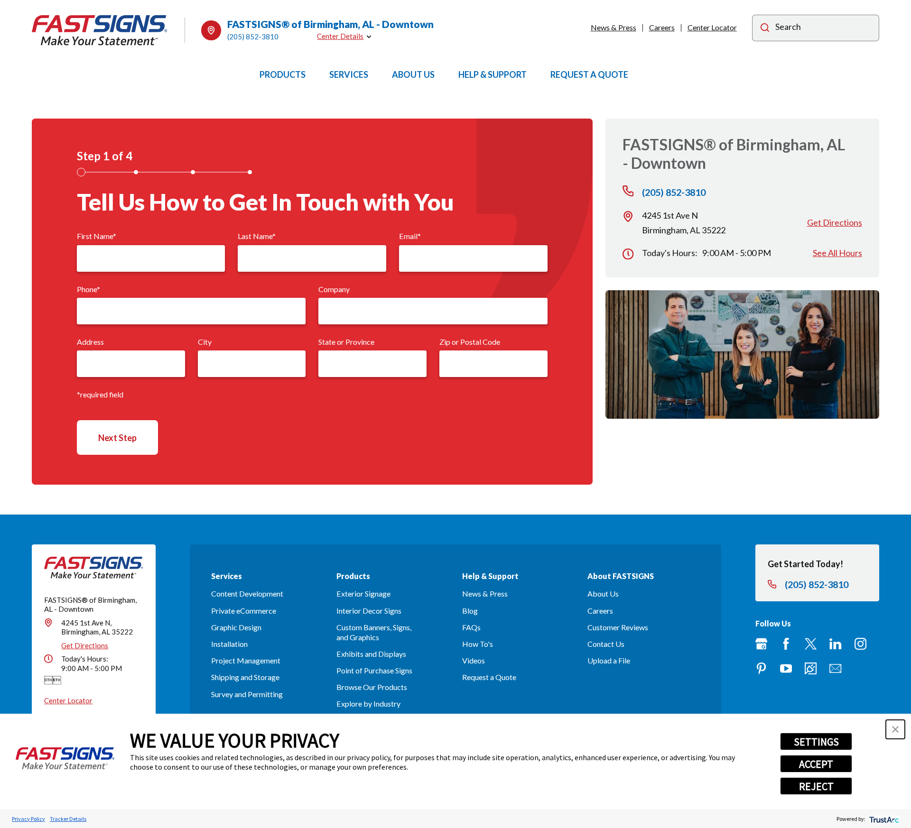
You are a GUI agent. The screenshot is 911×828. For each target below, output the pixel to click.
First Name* (96, 235)
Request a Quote (489, 676)
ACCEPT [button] (816, 764)
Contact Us (605, 643)
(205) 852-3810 (253, 36)
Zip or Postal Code (469, 341)
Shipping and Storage (245, 676)
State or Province (346, 341)
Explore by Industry (368, 703)
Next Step (117, 437)
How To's (477, 643)
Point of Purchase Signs (374, 670)
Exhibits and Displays (371, 653)
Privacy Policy (28, 818)
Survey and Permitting (247, 694)
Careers (662, 27)
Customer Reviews (617, 627)
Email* (410, 235)
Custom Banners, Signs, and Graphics (373, 632)
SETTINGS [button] (816, 741)
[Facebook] (786, 644)
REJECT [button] (816, 786)
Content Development (247, 593)
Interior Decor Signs (368, 610)
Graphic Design (236, 627)
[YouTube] (786, 668)
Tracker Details (68, 818)
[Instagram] (860, 644)
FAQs (471, 627)
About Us (603, 593)
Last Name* (257, 235)
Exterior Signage (363, 593)
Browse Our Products (371, 686)
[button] (895, 729)
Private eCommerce (243, 610)
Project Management (245, 660)
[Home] (99, 30)
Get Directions (834, 222)
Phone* (88, 289)
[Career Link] (811, 668)
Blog (470, 610)
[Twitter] (811, 644)
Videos (473, 660)
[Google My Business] (761, 644)
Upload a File (608, 660)
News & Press (613, 27)
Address (90, 341)
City (205, 341)
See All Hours (837, 253)
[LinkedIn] (835, 644)
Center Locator (712, 27)
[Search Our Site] (765, 28)
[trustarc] (883, 819)
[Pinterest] (761, 668)
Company (334, 289)
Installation (229, 643)
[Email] (835, 668)
